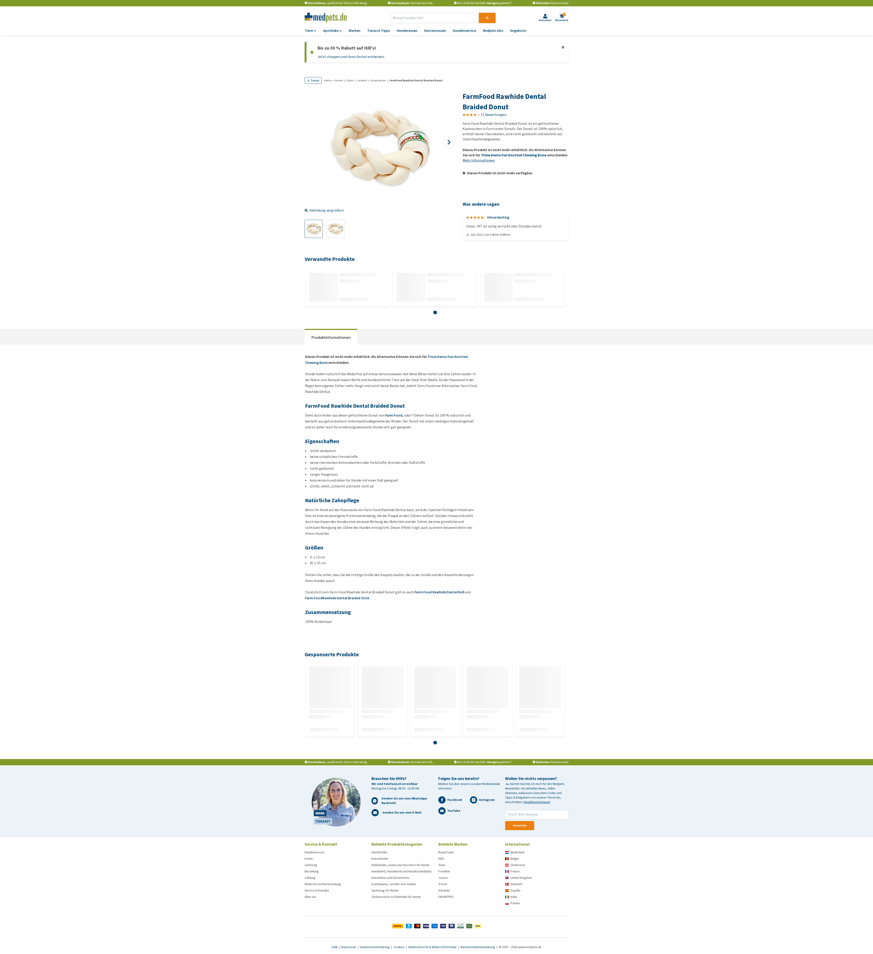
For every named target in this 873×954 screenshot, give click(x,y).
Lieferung (311, 865)
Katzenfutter (380, 859)
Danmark (516, 884)
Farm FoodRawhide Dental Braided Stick (337, 598)
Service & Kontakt (317, 890)
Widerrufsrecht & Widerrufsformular (432, 947)
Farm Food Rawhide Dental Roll (439, 592)
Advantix (444, 890)
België (515, 859)
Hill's (441, 859)
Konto (309, 859)
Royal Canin (446, 852)
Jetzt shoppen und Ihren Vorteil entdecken (350, 56)
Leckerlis (362, 80)
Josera (443, 878)
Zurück (315, 80)
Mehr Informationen (479, 160)
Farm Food (393, 415)
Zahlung (310, 878)
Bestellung (312, 871)
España (515, 890)
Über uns (310, 897)
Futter (349, 80)
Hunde (339, 80)
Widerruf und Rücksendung (323, 884)
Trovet (442, 884)
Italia (514, 897)
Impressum (349, 947)
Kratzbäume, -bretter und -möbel (393, 884)
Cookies (399, 947)
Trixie (441, 865)
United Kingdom (521, 878)
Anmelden (520, 825)
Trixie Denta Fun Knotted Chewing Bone (513, 155)
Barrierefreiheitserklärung (478, 947)
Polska (515, 903)
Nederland (517, 852)
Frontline (444, 871)
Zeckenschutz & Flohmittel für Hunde (396, 897)
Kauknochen (378, 80)
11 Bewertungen (494, 114)
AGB (335, 947)
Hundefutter (379, 852)
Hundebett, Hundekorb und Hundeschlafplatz (401, 871)
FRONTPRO (445, 897)
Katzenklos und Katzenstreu (390, 878)
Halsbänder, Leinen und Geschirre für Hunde (400, 865)
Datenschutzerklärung (375, 947)
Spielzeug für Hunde (384, 890)
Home (327, 80)
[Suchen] (487, 18)
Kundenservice (314, 852)
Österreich (518, 865)
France (515, 871)
